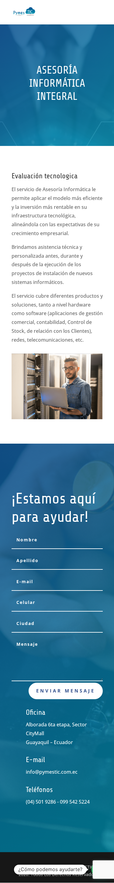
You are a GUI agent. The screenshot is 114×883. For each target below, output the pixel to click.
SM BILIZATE (55, 867)
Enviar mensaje (65, 691)
